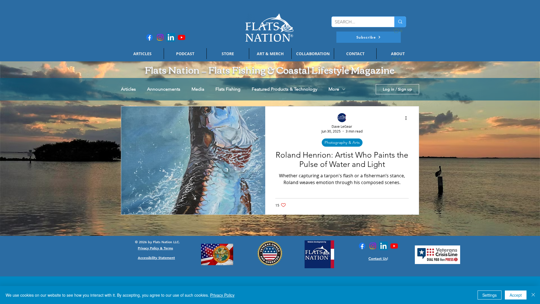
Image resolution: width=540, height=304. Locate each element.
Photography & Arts (342, 142)
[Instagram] (160, 37)
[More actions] (407, 118)
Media (198, 89)
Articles (128, 89)
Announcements (163, 89)
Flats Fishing (227, 89)
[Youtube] (181, 37)
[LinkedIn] (170, 37)
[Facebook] (149, 37)
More (333, 89)
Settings (489, 295)
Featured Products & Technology (284, 89)
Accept (516, 295)
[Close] (533, 294)
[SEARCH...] (400, 22)
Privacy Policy (222, 295)
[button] (368, 37)
